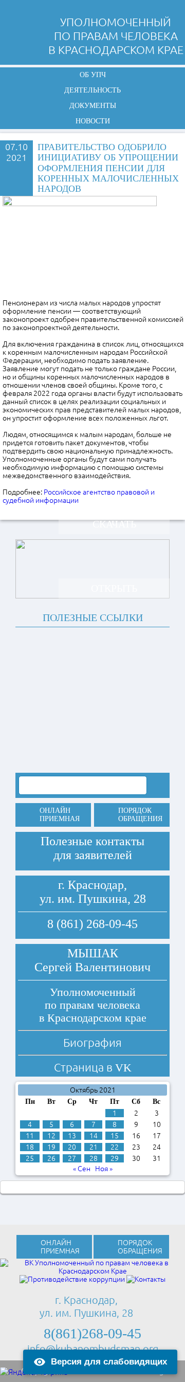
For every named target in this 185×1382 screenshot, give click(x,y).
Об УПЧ (93, 75)
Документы (92, 106)
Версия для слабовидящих (109, 1362)
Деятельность (92, 90)
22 (114, 1147)
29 (114, 1158)
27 (72, 1158)
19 (51, 1147)
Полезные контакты (92, 841)
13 (72, 1136)
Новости (93, 121)
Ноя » (104, 1169)
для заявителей (92, 855)
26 (51, 1158)
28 (93, 1158)
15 (114, 1136)
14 (93, 1136)
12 (51, 1136)
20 (72, 1147)
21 (93, 1147)
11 (30, 1136)
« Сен (81, 1169)
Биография (92, 1042)
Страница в (93, 1067)
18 (30, 1147)
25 (30, 1158)
